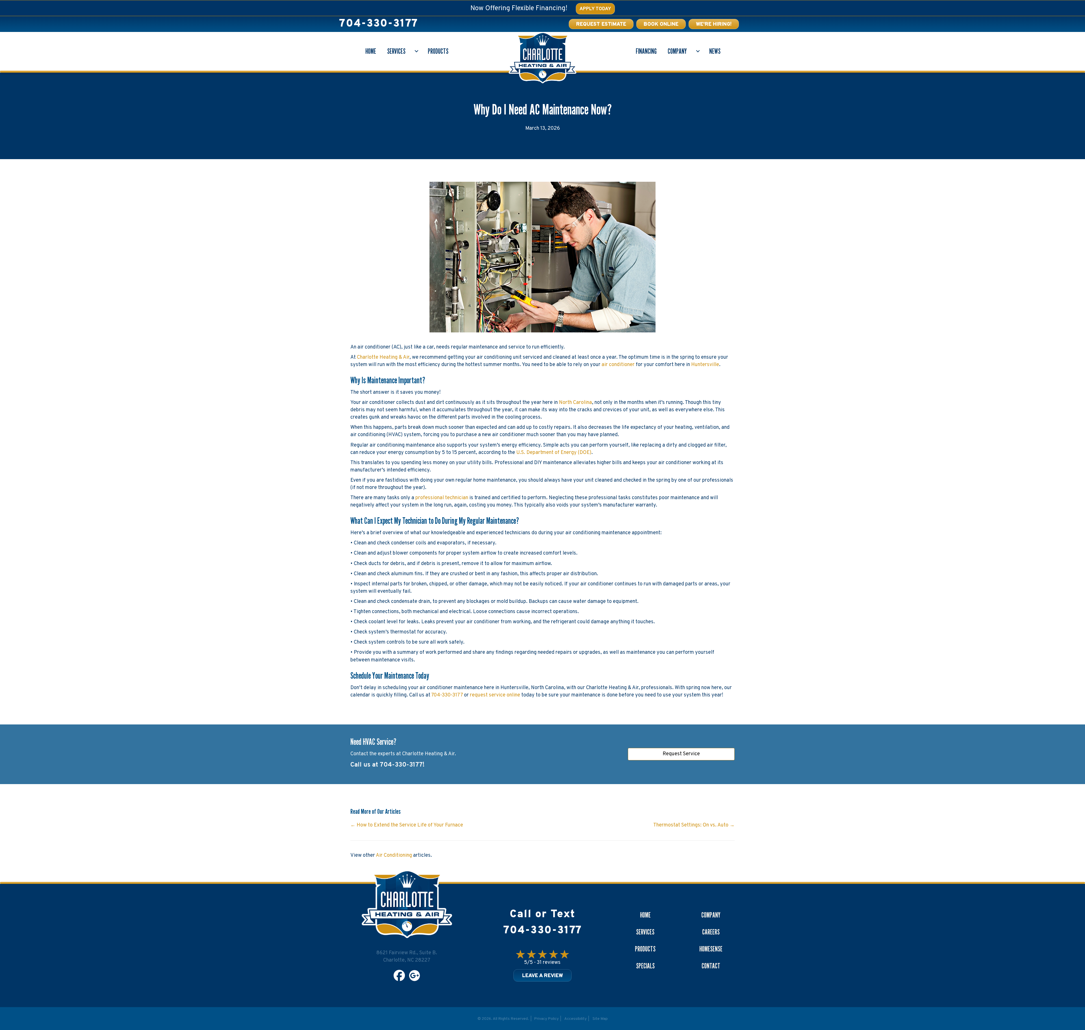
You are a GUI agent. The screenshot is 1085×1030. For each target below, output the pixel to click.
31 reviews (549, 962)
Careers (711, 932)
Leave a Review (542, 976)
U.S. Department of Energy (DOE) (553, 452)
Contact (711, 966)
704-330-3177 (378, 24)
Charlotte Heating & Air (383, 357)
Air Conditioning (394, 855)
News (715, 51)
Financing (646, 51)
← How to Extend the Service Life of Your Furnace (406, 825)
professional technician (441, 498)
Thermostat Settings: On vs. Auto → (694, 825)
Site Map (600, 1018)
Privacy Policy (546, 1018)
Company (677, 51)
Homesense (710, 949)
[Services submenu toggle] (416, 51)
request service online (495, 695)
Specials (645, 966)
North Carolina (575, 402)
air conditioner (618, 365)
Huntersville (705, 365)
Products (438, 51)
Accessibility (575, 1018)
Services (396, 51)
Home (370, 51)
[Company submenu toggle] (698, 51)
